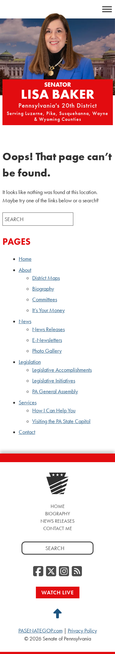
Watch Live (57, 592)
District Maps (46, 278)
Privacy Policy (82, 630)
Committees (44, 299)
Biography (43, 288)
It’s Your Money (48, 310)
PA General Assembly (55, 391)
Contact (27, 432)
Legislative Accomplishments (62, 370)
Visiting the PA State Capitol (61, 421)
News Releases (48, 329)
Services (27, 402)
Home (25, 259)
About (25, 270)
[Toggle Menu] (107, 9)
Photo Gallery (47, 350)
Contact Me (57, 528)
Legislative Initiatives (53, 380)
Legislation (30, 362)
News (25, 321)
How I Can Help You (53, 410)
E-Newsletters (47, 340)
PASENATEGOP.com (40, 630)
